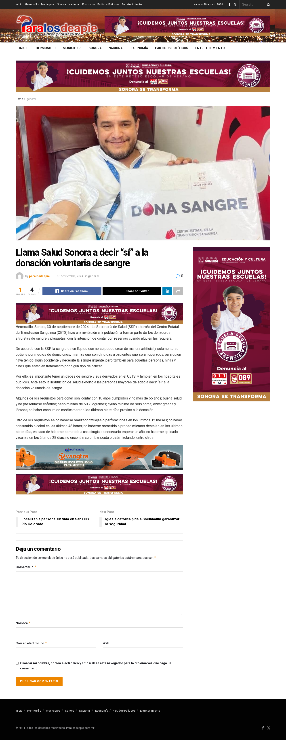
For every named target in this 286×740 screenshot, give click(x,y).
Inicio (19, 4)
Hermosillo (31, 4)
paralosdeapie (39, 276)
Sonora (61, 4)
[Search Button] (268, 4)
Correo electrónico (31, 643)
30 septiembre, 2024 (70, 276)
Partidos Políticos (108, 4)
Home (19, 99)
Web (106, 643)
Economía (88, 4)
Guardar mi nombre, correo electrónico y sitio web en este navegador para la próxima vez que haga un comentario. (95, 665)
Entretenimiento (132, 4)
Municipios (48, 4)
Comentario (26, 567)
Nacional (74, 4)
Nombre (23, 623)
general (31, 99)
